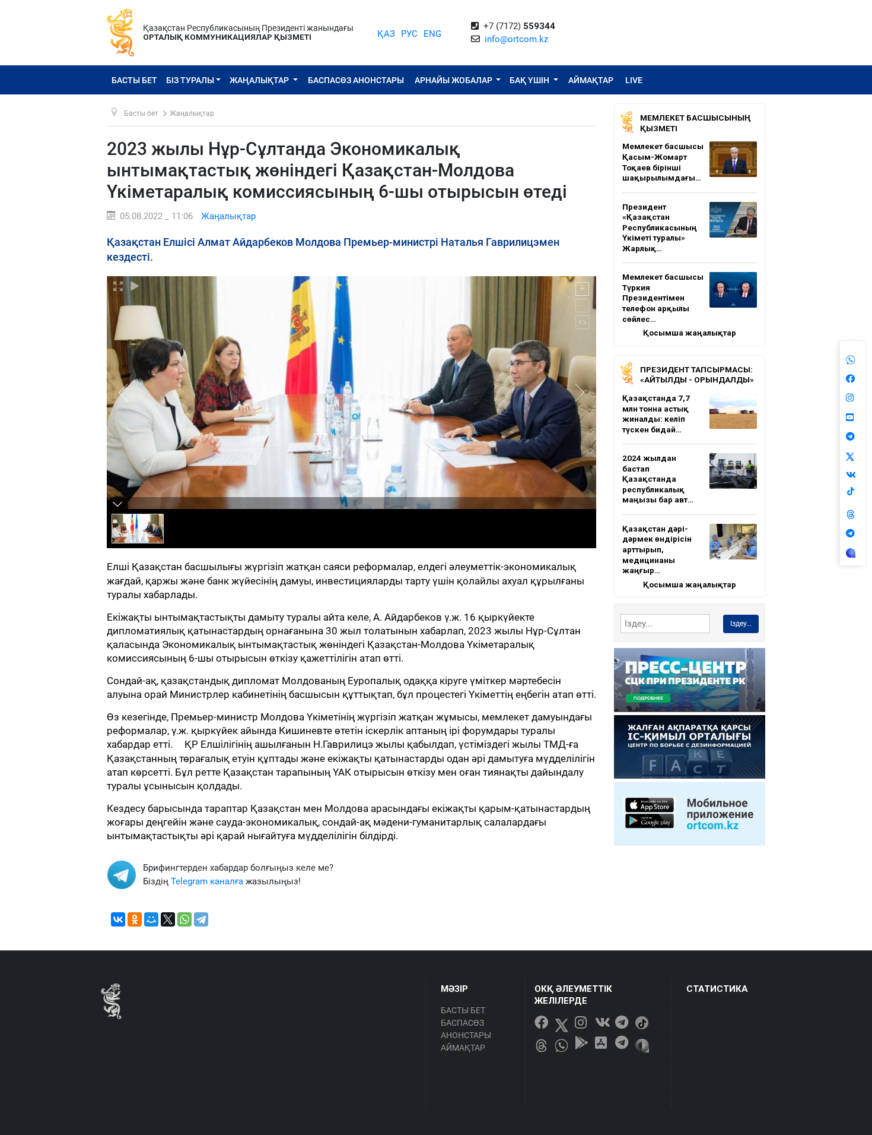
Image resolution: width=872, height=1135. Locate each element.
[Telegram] (201, 919)
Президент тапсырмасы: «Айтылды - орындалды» (697, 375)
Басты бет (134, 80)
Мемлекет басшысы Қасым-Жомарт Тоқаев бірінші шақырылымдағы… (663, 161)
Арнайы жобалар (454, 80)
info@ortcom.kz (516, 39)
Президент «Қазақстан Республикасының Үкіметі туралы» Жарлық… (659, 227)
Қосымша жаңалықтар (689, 332)
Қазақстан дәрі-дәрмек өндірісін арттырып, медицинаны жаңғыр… (657, 549)
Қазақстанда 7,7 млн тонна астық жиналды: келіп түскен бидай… (656, 413)
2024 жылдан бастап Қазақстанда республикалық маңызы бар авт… (657, 478)
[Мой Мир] (151, 919)
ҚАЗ (386, 34)
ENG (432, 34)
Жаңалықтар (260, 80)
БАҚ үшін (530, 80)
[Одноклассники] (135, 919)
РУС (409, 34)
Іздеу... (741, 623)
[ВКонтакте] (118, 919)
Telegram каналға (207, 881)
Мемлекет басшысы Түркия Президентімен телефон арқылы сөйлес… (663, 297)
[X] (168, 919)
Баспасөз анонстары (356, 80)
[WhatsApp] (184, 919)
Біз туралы (190, 80)
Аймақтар (590, 80)
